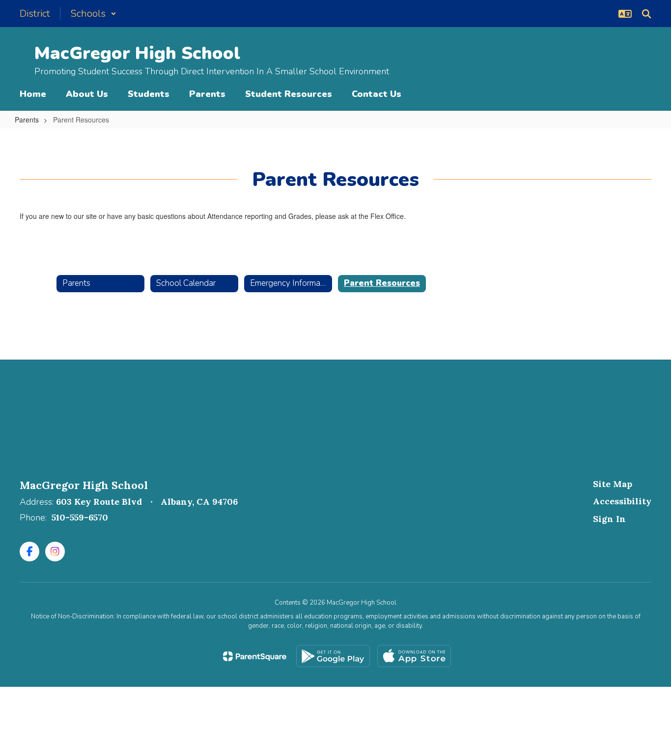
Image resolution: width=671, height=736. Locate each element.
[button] (93, 13)
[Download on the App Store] (414, 656)
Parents (27, 119)
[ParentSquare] (255, 656)
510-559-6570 (80, 517)
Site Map (612, 484)
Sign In (609, 518)
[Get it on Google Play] (333, 656)
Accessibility (622, 501)
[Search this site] (646, 14)
